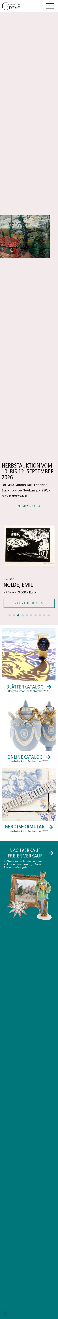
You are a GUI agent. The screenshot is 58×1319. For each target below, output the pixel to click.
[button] (10, 615)
